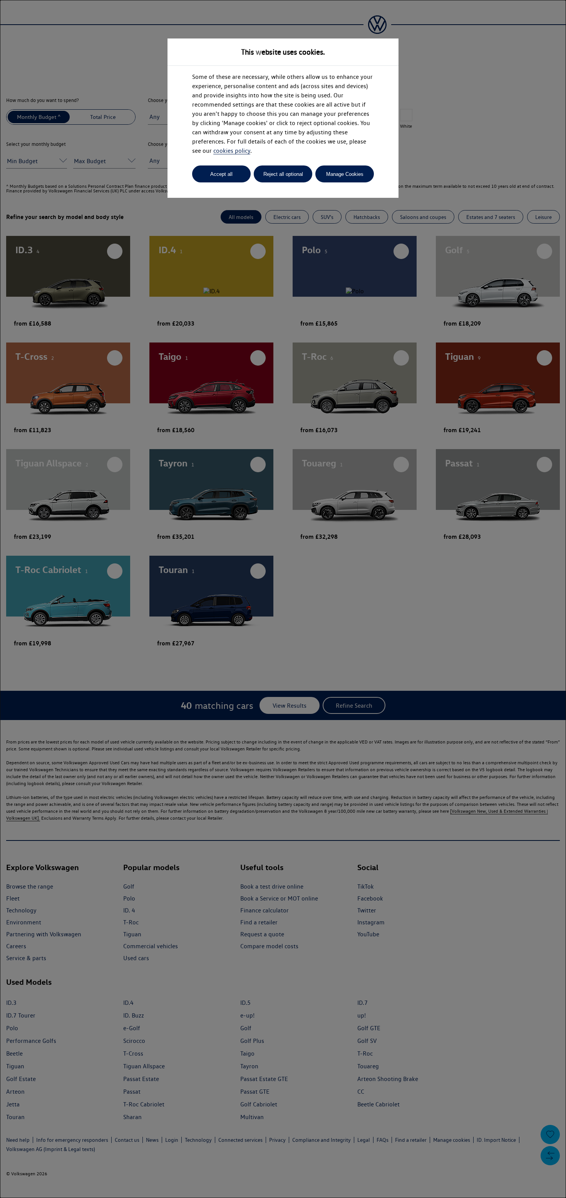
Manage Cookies (344, 174)
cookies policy (231, 150)
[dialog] (283, 599)
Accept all (221, 174)
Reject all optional (283, 174)
